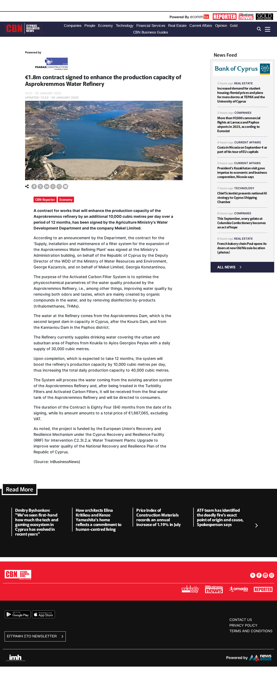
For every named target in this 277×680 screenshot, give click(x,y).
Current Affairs (247, 142)
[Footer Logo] (18, 574)
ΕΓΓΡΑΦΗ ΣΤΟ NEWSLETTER (32, 636)
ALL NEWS (226, 267)
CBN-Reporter (45, 199)
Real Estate (243, 83)
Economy (66, 199)
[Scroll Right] (256, 525)
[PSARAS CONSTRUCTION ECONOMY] (51, 64)
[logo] (23, 29)
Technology (244, 188)
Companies (242, 112)
